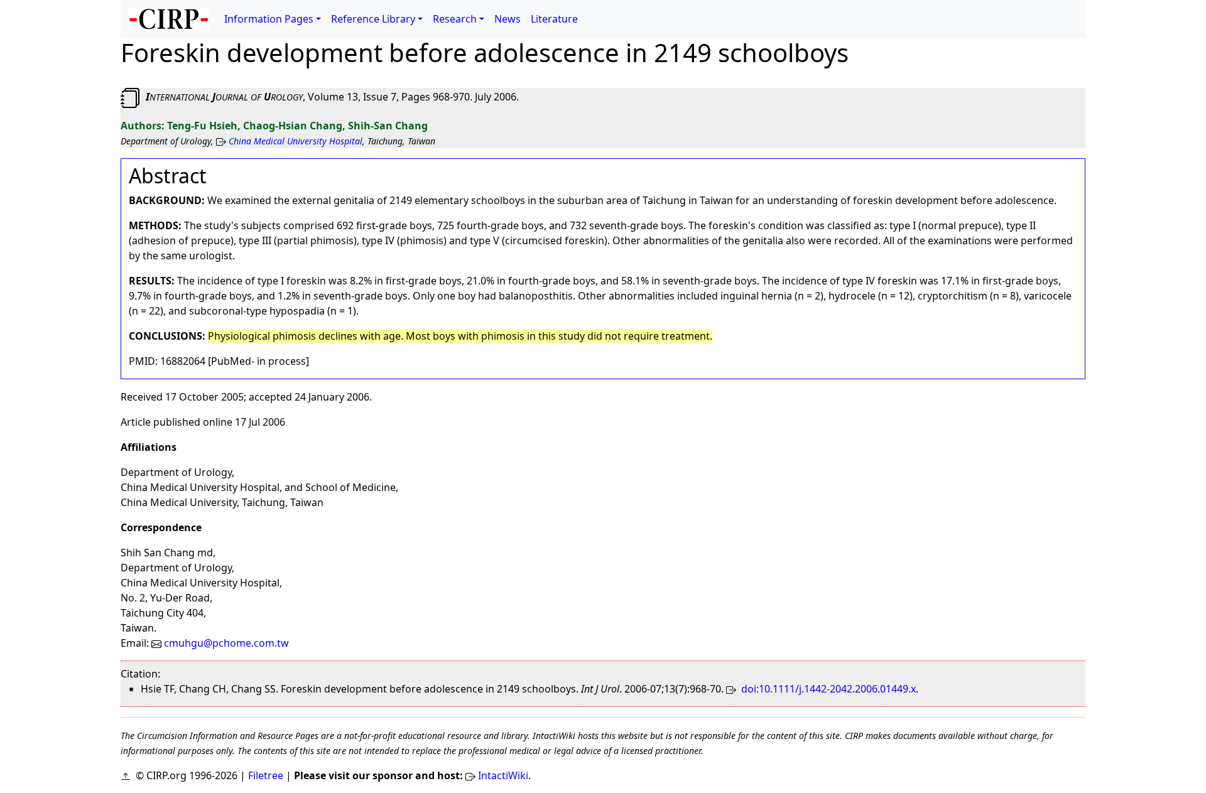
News (507, 19)
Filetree (265, 775)
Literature (554, 19)
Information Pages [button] (268, 19)
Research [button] (455, 19)
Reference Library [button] (373, 19)
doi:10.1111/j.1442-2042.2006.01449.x (827, 689)
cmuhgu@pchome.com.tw (225, 643)
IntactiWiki (503, 775)
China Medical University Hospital (295, 141)
